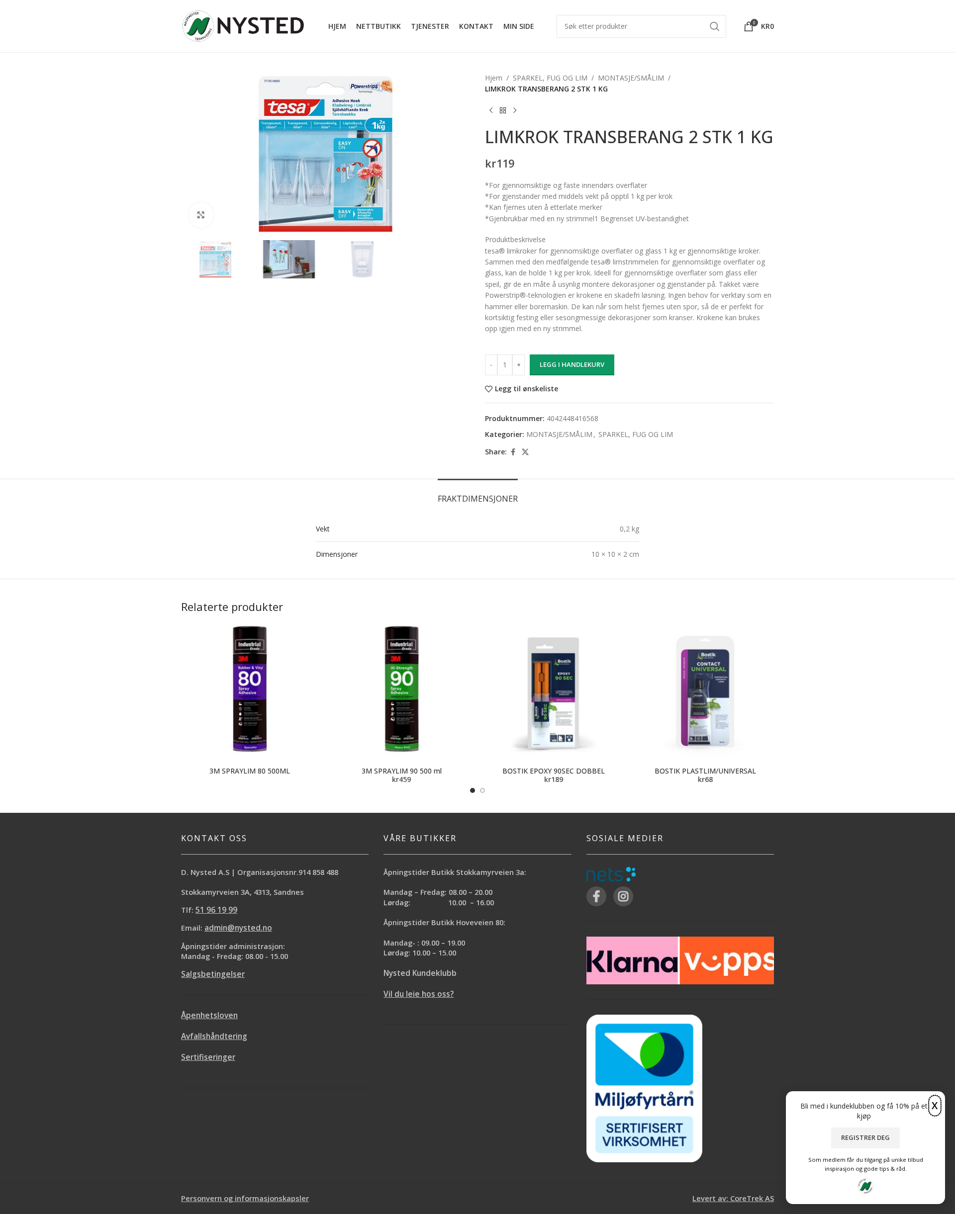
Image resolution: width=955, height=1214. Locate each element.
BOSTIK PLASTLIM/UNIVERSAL (705, 771)
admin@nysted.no (238, 928)
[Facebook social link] (513, 452)
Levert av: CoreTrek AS (733, 1198)
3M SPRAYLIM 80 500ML (249, 771)
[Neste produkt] (515, 111)
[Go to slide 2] (482, 790)
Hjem (493, 78)
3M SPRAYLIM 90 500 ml (402, 771)
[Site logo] (243, 25)
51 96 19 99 (216, 910)
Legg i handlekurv (572, 364)
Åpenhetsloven (209, 1015)
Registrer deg (865, 1137)
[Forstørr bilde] (201, 214)
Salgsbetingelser (213, 974)
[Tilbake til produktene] (503, 111)
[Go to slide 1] (472, 790)
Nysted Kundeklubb (420, 973)
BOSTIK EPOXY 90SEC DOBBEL (553, 771)
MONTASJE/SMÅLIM (631, 78)
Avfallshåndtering (214, 1036)
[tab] (478, 494)
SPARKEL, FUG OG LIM (550, 78)
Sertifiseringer (208, 1057)
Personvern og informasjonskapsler (245, 1198)
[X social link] (525, 452)
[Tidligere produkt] (491, 111)
